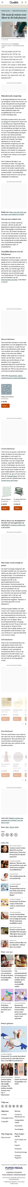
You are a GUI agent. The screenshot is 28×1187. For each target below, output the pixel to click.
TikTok (5, 122)
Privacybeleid (18, 1172)
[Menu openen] (2, 2)
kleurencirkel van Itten (9, 280)
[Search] (26, 2)
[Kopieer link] (2, 834)
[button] (7, 1174)
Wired (12, 827)
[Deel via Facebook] (11, 834)
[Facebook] (6, 1106)
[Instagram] (10, 1106)
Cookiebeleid (10, 1172)
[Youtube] (13, 1106)
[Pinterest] (17, 1106)
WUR (17, 827)
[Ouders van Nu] (14, 2)
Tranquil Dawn (12, 476)
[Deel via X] (15, 834)
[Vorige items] (23, 724)
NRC (7, 827)
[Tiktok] (21, 1106)
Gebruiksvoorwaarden (20, 1174)
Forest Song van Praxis (9, 480)
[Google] (2, 1106)
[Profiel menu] (22, 2)
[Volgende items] (26, 724)
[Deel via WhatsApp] (7, 834)
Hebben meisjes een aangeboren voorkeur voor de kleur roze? (12, 820)
